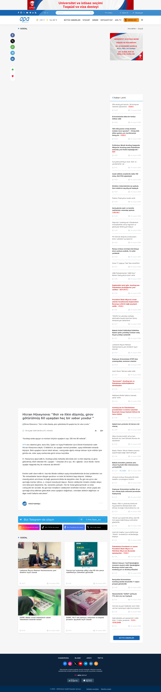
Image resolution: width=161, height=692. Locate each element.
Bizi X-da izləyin (95, 527)
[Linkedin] (33, 13)
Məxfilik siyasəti (106, 689)
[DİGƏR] (141, 20)
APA (24, 445)
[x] (75, 664)
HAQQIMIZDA (63, 658)
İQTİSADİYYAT (106, 20)
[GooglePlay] (73, 681)
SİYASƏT (86, 20)
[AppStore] (87, 681)
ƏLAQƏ (77, 658)
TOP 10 (100, 658)
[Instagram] (21, 13)
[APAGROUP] (80, 675)
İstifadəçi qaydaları (93, 689)
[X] (24, 13)
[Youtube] (27, 13)
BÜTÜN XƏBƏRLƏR (72, 20)
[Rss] (35, 13)
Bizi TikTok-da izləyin (52, 527)
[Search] (91, 13)
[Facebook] (18, 13)
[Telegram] (30, 13)
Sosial (140, 29)
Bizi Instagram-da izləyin (30, 527)
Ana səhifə (132, 29)
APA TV (118, 20)
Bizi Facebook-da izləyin (75, 527)
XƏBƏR (95, 20)
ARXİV (89, 658)
